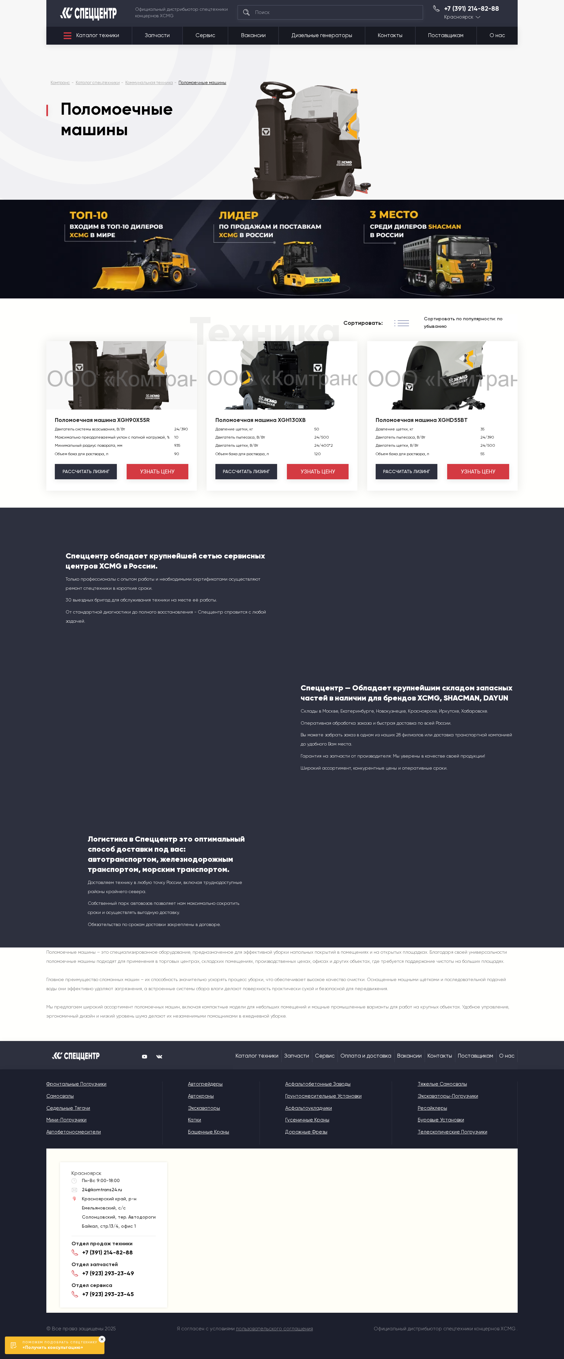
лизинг (86, 471)
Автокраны (201, 1096)
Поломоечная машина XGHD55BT (422, 420)
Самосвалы (60, 1096)
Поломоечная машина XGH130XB (260, 420)
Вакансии (253, 35)
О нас (497, 35)
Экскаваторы (204, 1108)
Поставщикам (445, 35)
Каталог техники (97, 35)
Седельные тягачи (68, 1108)
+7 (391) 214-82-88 (471, 9)
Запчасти (157, 35)
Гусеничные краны (307, 1120)
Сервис (205, 35)
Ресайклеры (432, 1108)
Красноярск (458, 17)
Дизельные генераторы (321, 35)
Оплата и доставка (365, 1056)
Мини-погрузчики (66, 1120)
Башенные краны (208, 1132)
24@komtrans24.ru (102, 1189)
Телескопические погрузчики (452, 1132)
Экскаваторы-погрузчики (448, 1096)
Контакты (390, 35)
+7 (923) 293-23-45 (108, 1294)
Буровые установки (441, 1120)
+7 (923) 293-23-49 (108, 1273)
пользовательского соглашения (274, 1329)
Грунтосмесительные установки (323, 1096)
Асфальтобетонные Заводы (318, 1084)
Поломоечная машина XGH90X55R (102, 420)
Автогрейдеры (205, 1084)
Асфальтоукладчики (308, 1108)
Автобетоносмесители (73, 1132)
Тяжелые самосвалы (442, 1084)
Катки (194, 1120)
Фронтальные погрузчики (76, 1084)
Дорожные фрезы (306, 1132)
